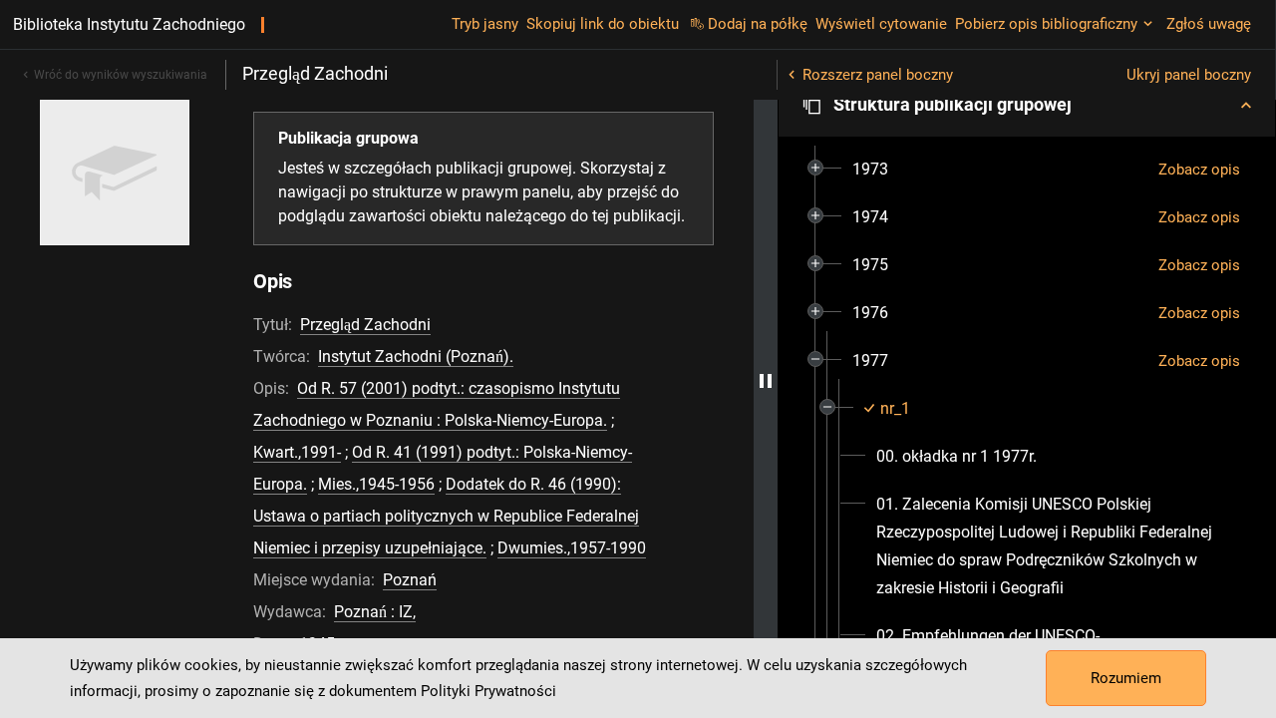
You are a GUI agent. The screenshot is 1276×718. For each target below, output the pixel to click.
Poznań (410, 579)
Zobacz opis (1199, 170)
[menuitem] (870, 169)
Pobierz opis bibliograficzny (1046, 24)
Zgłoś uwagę (1208, 24)
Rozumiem (1126, 678)
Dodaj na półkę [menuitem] (757, 24)
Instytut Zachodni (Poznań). (415, 356)
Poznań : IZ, (375, 611)
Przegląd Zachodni (365, 324)
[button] (1027, 105)
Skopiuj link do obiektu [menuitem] (602, 24)
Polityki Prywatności (488, 691)
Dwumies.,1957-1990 (571, 547)
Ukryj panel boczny (1188, 75)
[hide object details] (766, 381)
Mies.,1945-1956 (376, 484)
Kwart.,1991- (297, 452)
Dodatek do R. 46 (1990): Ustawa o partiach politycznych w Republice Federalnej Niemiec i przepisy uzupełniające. (446, 516)
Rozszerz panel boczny (877, 75)
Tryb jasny (485, 24)
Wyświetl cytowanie (881, 24)
